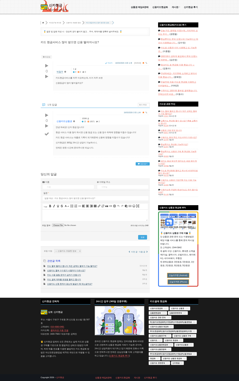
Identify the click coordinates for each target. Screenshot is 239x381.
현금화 (152, 358)
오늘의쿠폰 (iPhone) (178, 282)
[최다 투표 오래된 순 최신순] (144, 104)
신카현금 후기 (191, 7)
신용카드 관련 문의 (158, 317)
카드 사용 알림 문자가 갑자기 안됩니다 (64, 275)
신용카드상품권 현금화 (159, 327)
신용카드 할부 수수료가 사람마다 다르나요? (66, 270)
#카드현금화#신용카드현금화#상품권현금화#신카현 (171, 331)
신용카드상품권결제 (158, 349)
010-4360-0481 (57, 327)
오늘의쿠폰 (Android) (178, 275)
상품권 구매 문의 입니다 (171, 130)
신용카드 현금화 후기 (119, 355)
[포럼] (43, 23)
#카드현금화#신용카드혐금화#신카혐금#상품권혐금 (171, 354)
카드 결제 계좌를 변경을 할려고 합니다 (64, 279)
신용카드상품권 (64, 121)
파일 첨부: (46, 225)
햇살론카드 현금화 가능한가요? (174, 144)
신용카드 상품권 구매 (182, 336)
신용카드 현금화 (171, 340)
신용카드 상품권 (177, 308)
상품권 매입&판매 (140, 7)
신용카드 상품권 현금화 (172, 358)
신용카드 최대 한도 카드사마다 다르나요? (179, 137)
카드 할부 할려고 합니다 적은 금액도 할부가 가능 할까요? (72, 266)
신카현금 (176, 363)
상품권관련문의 (175, 313)
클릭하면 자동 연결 (59, 330)
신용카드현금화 (160, 7)
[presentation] (45, 206)
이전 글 (133, 252)
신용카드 (153, 340)
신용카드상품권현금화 (159, 345)
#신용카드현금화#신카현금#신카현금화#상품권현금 (171, 322)
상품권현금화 (155, 313)
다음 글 (142, 252)
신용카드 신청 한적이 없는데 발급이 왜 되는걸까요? (69, 284)
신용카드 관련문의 (157, 363)
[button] (45, 206)
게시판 (137, 377)
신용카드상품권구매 (158, 336)
